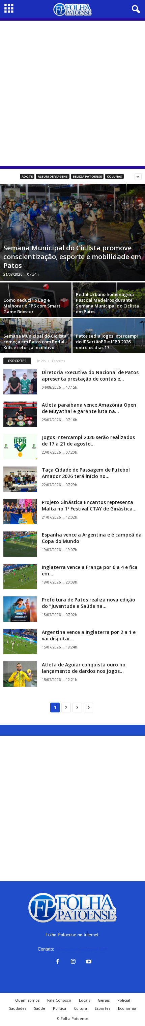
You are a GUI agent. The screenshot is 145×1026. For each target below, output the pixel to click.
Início (41, 361)
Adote (27, 176)
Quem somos (27, 1000)
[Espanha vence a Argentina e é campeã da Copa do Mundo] (20, 544)
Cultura (80, 1008)
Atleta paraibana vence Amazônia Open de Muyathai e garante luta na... (89, 408)
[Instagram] (73, 962)
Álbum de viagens (53, 176)
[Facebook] (57, 962)
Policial (123, 1000)
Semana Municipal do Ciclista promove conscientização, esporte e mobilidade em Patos (72, 256)
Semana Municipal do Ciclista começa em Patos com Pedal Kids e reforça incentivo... (34, 341)
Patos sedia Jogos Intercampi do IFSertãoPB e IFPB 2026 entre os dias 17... (107, 341)
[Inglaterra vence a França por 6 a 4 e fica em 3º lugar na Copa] (20, 576)
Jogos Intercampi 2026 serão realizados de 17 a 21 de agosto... (88, 440)
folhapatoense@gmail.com (82, 949)
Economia (127, 1008)
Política (59, 1008)
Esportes (102, 1008)
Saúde (39, 1008)
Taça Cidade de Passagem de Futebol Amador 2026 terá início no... (86, 472)
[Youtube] (88, 962)
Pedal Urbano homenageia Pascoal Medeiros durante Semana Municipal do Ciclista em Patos (107, 303)
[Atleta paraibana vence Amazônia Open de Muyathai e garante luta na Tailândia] (20, 414)
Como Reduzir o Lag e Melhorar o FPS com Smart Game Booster (31, 306)
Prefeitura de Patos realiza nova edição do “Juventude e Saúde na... (88, 602)
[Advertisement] (72, 93)
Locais (84, 1000)
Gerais (104, 1000)
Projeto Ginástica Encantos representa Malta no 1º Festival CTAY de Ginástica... (89, 505)
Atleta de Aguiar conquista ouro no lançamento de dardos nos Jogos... (83, 667)
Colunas (114, 176)
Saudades (17, 1008)
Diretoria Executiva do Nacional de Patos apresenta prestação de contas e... (90, 375)
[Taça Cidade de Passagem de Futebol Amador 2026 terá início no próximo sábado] (20, 479)
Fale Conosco (59, 1000)
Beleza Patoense (87, 176)
